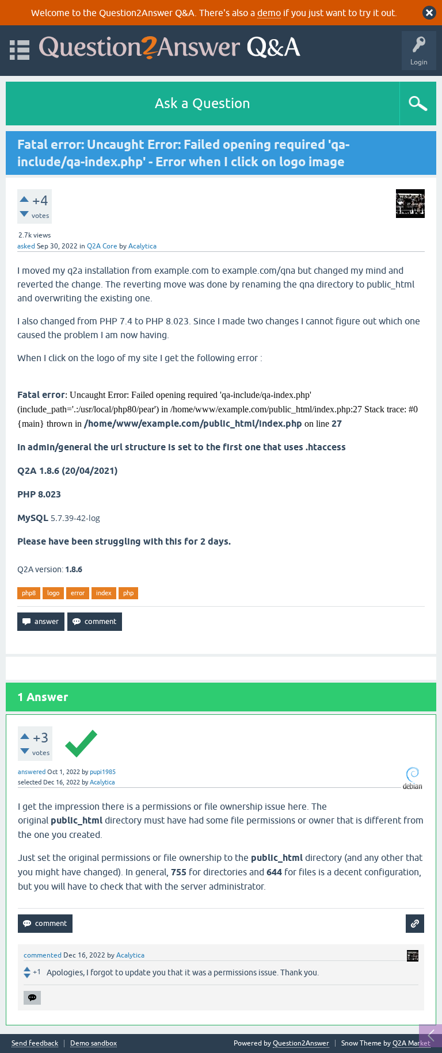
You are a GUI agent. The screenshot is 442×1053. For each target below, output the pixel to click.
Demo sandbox (93, 1043)
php (128, 592)
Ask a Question (202, 103)
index (104, 592)
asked (26, 246)
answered (31, 771)
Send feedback (35, 1043)
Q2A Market (411, 1043)
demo (269, 12)
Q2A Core (102, 246)
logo (53, 592)
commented (43, 955)
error (78, 592)
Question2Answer (301, 1043)
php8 (29, 592)
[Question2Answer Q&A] (169, 45)
